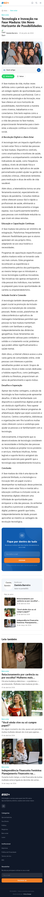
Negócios (5, 829)
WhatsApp (9, 76)
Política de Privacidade (9, 852)
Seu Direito (5, 821)
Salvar (21, 76)
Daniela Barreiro (22, 585)
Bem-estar (13, 11)
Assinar (22, 560)
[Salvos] (32, 3)
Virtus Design (27, 894)
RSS (3, 860)
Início (5, 11)
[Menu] (40, 3)
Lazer (3, 837)
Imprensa (5, 848)
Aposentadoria (7, 817)
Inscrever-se (22, 880)
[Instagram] (3, 806)
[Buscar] (36, 3)
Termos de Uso (6, 856)
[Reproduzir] (39, 70)
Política (4, 825)
